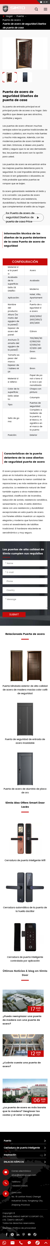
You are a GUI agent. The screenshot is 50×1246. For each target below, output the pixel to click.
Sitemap (7, 1228)
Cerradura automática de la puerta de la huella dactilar (25, 909)
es (44, 2)
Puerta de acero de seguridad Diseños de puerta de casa (24, 26)
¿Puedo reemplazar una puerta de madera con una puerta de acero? (22, 1020)
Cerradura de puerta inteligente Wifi (25, 860)
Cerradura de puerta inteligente (22, 1148)
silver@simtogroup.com (24, 1175)
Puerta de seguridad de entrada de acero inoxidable (25, 741)
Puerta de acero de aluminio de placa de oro (25, 790)
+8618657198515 (20, 1186)
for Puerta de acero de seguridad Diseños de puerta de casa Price (22, 217)
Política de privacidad (24, 1228)
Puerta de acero (12, 20)
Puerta (20, 16)
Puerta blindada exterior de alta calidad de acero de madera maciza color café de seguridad (25, 689)
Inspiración (10, 1155)
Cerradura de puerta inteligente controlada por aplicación (25, 959)
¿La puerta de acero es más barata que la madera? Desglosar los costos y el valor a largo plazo (24, 1111)
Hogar (9, 16)
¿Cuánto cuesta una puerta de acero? (22, 1064)
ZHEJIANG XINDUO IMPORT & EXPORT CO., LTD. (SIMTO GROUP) (23, 1218)
